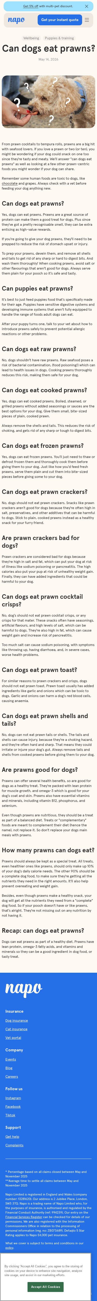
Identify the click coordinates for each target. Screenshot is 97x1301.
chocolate (10, 183)
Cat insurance (16, 1029)
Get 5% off (30, 6)
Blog (8, 1068)
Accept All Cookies (45, 1287)
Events (10, 1059)
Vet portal (13, 1038)
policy (9, 1247)
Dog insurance (16, 1020)
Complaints (14, 1145)
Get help (12, 1137)
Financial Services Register (23, 1217)
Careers (11, 1076)
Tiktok (10, 1115)
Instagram (13, 1098)
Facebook (13, 1106)
